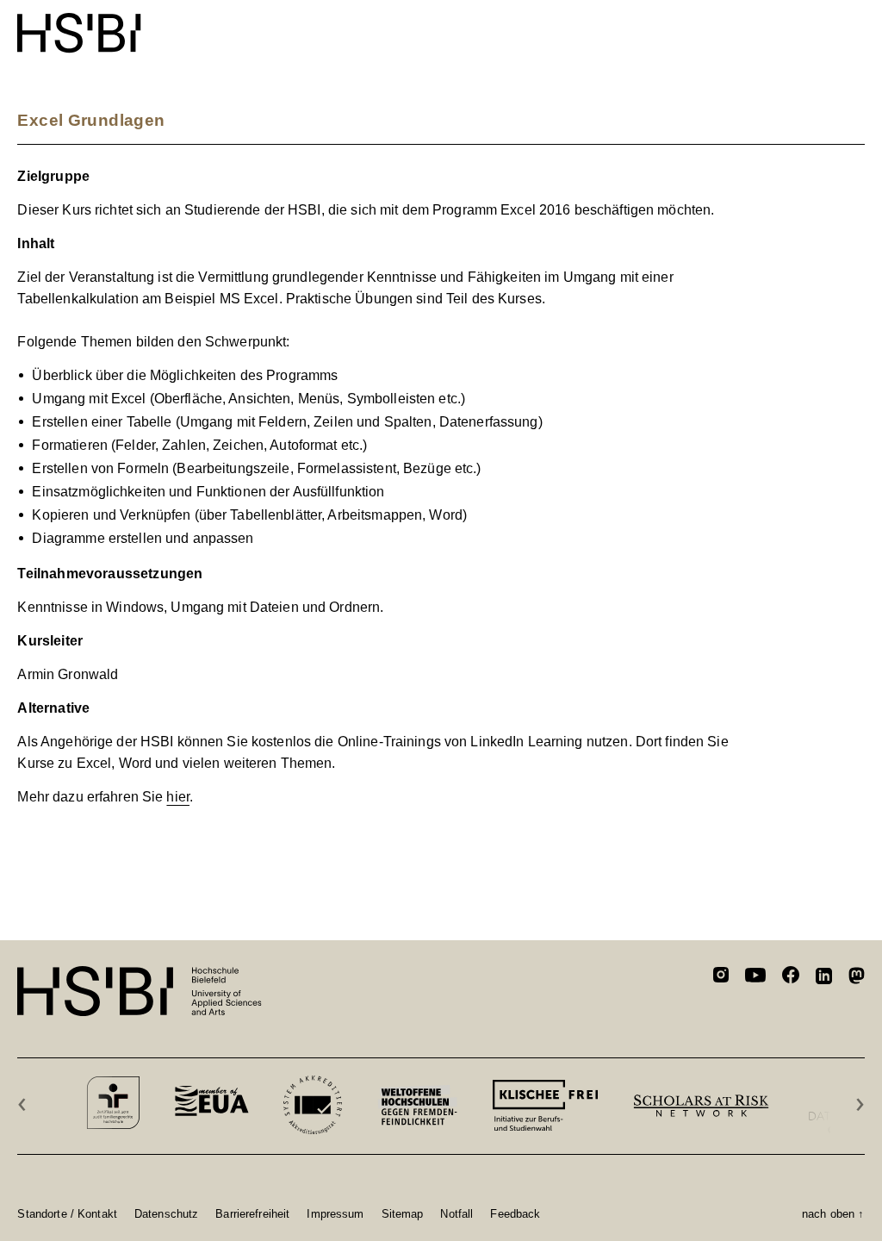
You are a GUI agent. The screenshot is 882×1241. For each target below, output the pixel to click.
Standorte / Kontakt (66, 1213)
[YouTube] (755, 977)
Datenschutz (166, 1213)
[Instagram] (721, 977)
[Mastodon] (856, 978)
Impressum (335, 1213)
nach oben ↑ (833, 1213)
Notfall (456, 1213)
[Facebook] (790, 977)
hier (177, 796)
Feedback (515, 1213)
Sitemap (403, 1213)
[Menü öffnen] (853, 24)
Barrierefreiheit (252, 1213)
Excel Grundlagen (91, 120)
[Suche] (812, 23)
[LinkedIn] (824, 978)
